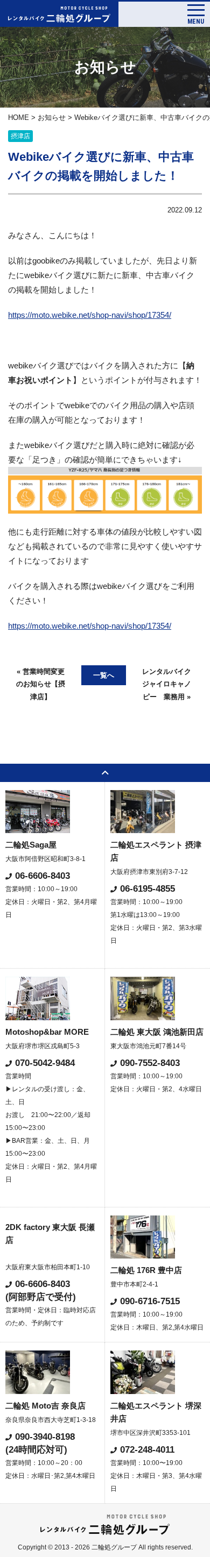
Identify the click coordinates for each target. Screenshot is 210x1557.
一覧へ (103, 675)
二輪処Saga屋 (31, 844)
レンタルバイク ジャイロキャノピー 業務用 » (170, 684)
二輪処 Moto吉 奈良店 (45, 1405)
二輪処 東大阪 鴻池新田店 (157, 1031)
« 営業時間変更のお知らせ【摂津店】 (40, 684)
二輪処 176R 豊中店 (146, 1270)
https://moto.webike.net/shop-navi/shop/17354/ (89, 314)
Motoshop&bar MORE (47, 1031)
